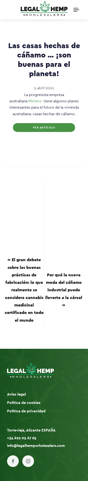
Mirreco (35, 101)
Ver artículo (44, 127)
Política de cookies (23, 403)
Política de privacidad (26, 411)
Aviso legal (16, 394)
